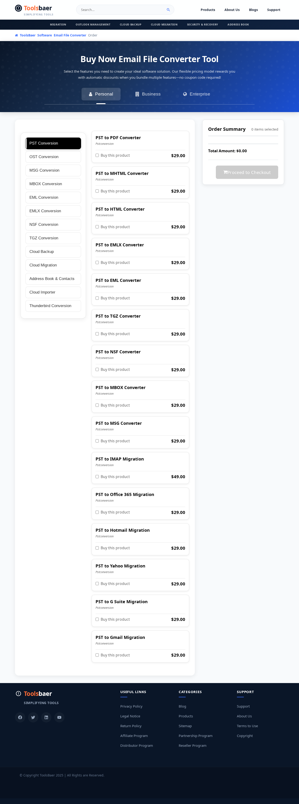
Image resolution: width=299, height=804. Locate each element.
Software (44, 35)
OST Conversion (43, 157)
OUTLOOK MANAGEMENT (93, 24)
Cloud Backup (41, 251)
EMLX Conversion (45, 211)
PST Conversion (43, 143)
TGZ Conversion (43, 238)
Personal (104, 94)
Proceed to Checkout (249, 172)
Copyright (245, 735)
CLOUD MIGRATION (164, 24)
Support (273, 9)
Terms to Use (247, 725)
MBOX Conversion (45, 184)
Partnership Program (196, 735)
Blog (182, 706)
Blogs (253, 9)
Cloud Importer (42, 292)
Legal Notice (130, 716)
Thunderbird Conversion (50, 306)
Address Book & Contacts (52, 278)
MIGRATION (58, 24)
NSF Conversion (43, 224)
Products (208, 9)
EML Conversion (43, 197)
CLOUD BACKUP (131, 24)
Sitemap (185, 725)
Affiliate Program (134, 735)
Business (151, 94)
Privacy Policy (131, 706)
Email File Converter (70, 35)
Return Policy (131, 725)
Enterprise (200, 94)
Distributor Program (136, 745)
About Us (232, 9)
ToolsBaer (27, 35)
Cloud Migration (43, 265)
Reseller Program (192, 745)
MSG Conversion (44, 170)
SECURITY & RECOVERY (202, 24)
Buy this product (115, 155)
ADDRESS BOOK (238, 24)
